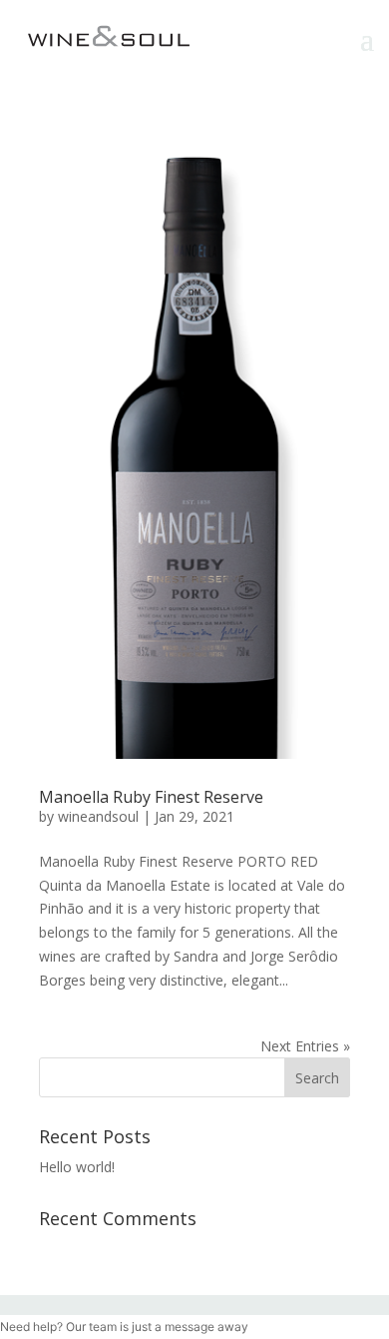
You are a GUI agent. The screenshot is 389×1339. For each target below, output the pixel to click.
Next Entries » (305, 1045)
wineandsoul (98, 816)
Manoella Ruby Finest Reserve (151, 797)
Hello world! (77, 1166)
